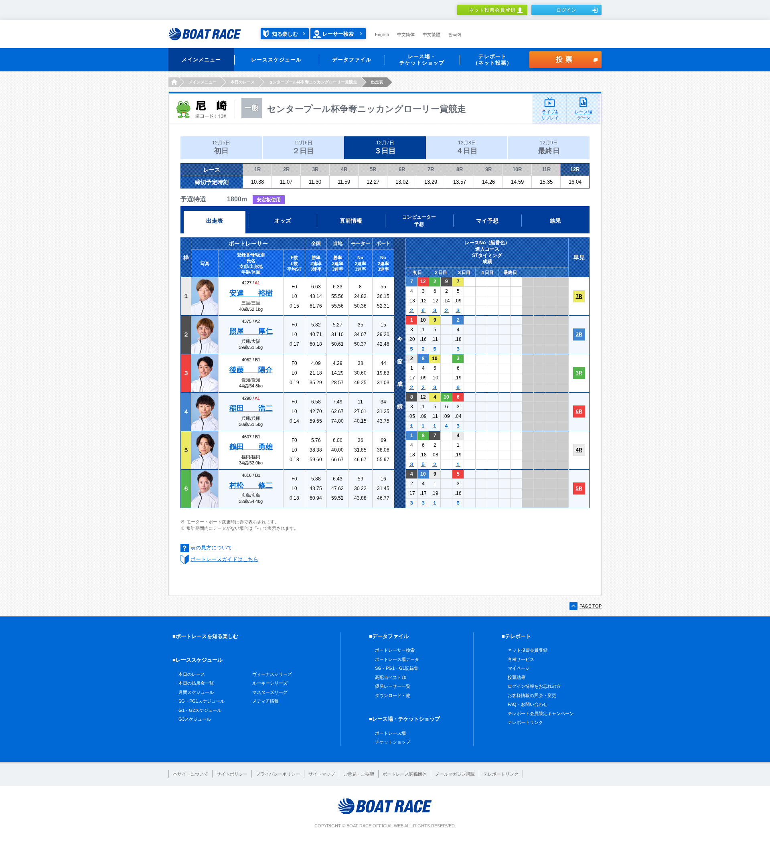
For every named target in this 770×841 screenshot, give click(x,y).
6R (402, 169)
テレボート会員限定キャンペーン (541, 713)
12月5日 (221, 147)
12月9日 (549, 147)
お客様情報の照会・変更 (532, 695)
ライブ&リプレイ (550, 114)
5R (373, 169)
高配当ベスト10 (390, 677)
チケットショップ (392, 742)
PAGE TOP (591, 606)
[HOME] (173, 82)
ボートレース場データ (397, 659)
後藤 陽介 (251, 370)
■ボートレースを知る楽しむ (205, 636)
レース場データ (583, 114)
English (382, 34)
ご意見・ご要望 (358, 774)
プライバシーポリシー (278, 774)
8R (459, 169)
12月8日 (467, 147)
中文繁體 (431, 34)
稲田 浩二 (251, 408)
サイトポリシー (232, 774)
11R (546, 169)
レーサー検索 (338, 34)
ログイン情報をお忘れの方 (534, 686)
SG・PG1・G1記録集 (396, 668)
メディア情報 (265, 701)
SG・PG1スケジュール (201, 701)
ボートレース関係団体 (405, 774)
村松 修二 (251, 485)
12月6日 (303, 147)
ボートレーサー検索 (395, 650)
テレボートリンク (525, 722)
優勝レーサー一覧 (392, 686)
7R (431, 169)
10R (517, 169)
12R (575, 169)
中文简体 (406, 34)
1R (257, 169)
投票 (565, 59)
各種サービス (521, 659)
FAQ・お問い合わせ (527, 704)
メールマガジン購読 (455, 774)
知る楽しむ (285, 34)
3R (315, 169)
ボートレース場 (390, 733)
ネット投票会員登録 (492, 10)
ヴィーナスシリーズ (272, 674)
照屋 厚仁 (251, 331)
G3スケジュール (194, 719)
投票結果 (516, 677)
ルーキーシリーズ (270, 683)
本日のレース (191, 674)
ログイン (566, 10)
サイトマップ (321, 774)
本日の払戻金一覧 (196, 683)
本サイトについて (190, 774)
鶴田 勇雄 (251, 447)
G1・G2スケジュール (199, 710)
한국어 (455, 34)
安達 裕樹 (251, 293)
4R (344, 169)
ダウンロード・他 (392, 695)
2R (286, 169)
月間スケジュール (196, 692)
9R (488, 169)
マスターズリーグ (270, 692)
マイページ (519, 668)
